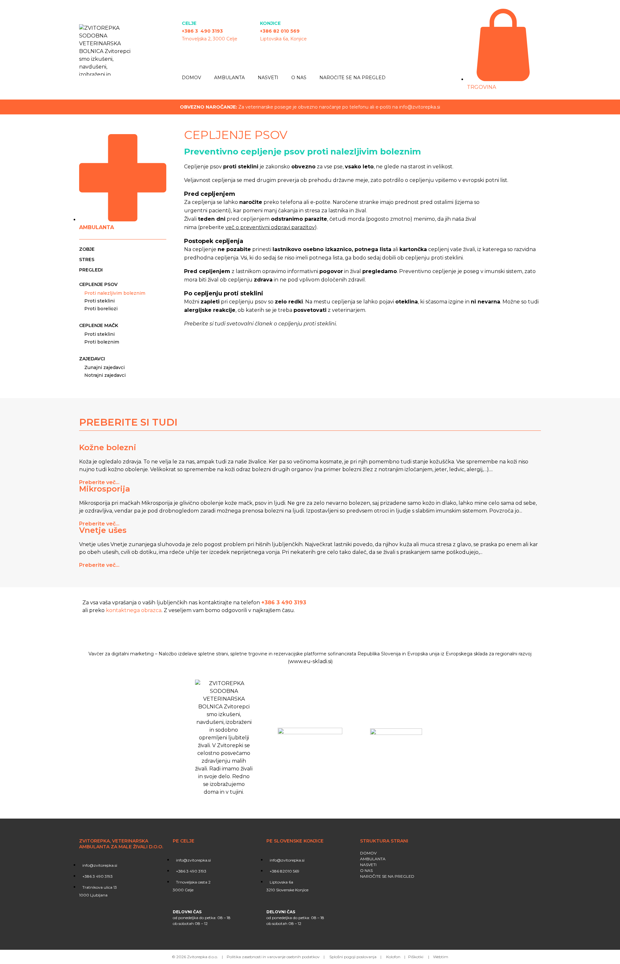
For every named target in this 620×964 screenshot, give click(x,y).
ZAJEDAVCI (92, 359)
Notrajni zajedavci (105, 375)
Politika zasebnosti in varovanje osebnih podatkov (273, 956)
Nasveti (268, 77)
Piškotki (416, 956)
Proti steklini (99, 301)
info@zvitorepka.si (419, 107)
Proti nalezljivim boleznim (114, 293)
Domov (191, 77)
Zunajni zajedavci (104, 367)
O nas (298, 77)
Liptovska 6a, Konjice (283, 39)
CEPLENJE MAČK (98, 325)
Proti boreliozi (101, 309)
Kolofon (393, 956)
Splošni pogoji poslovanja (353, 956)
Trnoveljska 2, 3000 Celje (209, 39)
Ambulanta (229, 77)
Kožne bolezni (107, 447)
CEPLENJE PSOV (98, 284)
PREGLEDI (91, 270)
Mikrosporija (104, 488)
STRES (86, 259)
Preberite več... (99, 482)
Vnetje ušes (103, 530)
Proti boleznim (101, 342)
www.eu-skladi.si (310, 661)
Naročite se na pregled (352, 77)
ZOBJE (87, 249)
